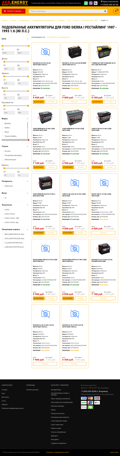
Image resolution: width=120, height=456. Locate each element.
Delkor (7, 128)
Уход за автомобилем (58, 432)
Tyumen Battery (10, 136)
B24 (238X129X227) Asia (14, 234)
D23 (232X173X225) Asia (14, 238)
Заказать (74, 102)
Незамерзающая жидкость (60, 417)
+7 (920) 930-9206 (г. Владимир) (94, 391)
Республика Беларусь (13, 155)
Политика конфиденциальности (12, 408)
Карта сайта (114, 452)
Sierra (76, 20)
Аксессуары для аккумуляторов (62, 402)
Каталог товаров (14, 11)
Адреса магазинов (110, 1)
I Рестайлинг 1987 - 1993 (89, 20)
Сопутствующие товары (59, 421)
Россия (7, 151)
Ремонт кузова (56, 428)
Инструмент (55, 439)
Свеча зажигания (57, 425)
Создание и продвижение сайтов (57, 452)
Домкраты (54, 436)
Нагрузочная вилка (57, 413)
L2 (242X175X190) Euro (14, 243)
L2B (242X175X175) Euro (14, 247)
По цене (50, 37)
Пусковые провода (57, 406)
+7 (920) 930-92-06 (109, 4)
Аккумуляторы (56, 390)
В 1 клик (51, 102)
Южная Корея (10, 160)
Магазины (5, 397)
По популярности (62, 37)
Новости (4, 405)
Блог (3, 393)
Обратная (9, 186)
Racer (7, 132)
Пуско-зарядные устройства (60, 399)
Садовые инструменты (58, 443)
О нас (4, 401)
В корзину (38, 102)
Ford (69, 20)
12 (5, 198)
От (3, 49)
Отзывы (4, 390)
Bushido (8, 123)
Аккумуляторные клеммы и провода (60, 394)
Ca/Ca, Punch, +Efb (12, 218)
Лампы (53, 410)
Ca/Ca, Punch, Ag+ (12, 222)
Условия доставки (32, 390)
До (18, 49)
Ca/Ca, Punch (10, 214)
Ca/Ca (7, 210)
